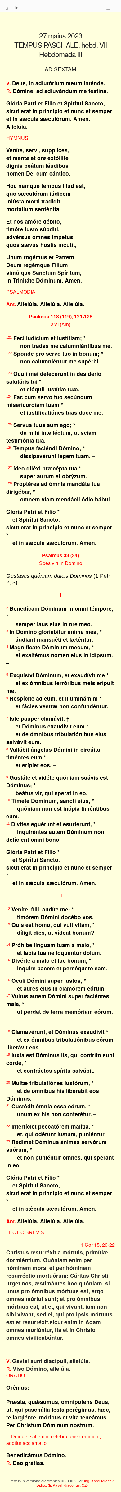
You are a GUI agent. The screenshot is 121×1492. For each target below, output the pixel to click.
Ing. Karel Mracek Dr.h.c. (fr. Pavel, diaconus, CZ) (75, 1483)
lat (17, 8)
